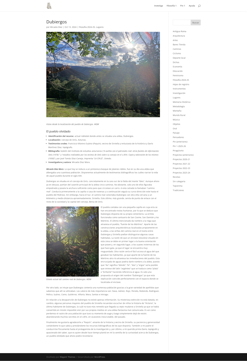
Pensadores (178, 137)
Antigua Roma (179, 31)
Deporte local (179, 57)
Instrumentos (179, 88)
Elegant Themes (67, 357)
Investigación (179, 93)
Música (176, 119)
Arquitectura (179, 35)
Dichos (176, 62)
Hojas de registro (181, 84)
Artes (175, 40)
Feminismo (178, 75)
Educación (178, 71)
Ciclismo (177, 53)
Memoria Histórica (181, 102)
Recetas (176, 177)
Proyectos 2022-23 (181, 168)
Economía (177, 66)
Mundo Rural (179, 115)
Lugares (100, 27)
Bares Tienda (179, 44)
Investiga (158, 6)
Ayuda (192, 6)
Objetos (176, 124)
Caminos (177, 49)
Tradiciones (178, 190)
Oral (175, 128)
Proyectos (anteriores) (183, 154)
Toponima (177, 185)
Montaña (177, 110)
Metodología (179, 106)
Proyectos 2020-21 (181, 159)
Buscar (195, 22)
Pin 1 (182, 6)
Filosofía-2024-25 (87, 27)
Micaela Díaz (56, 27)
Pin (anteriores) (180, 141)
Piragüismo (178, 150)
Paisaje (176, 132)
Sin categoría (179, 181)
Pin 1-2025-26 (179, 146)
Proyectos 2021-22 (181, 163)
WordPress (99, 357)
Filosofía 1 (172, 6)
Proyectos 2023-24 (181, 172)
